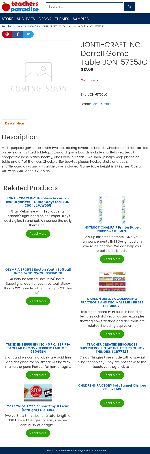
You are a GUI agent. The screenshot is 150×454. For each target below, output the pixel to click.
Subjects (26, 18)
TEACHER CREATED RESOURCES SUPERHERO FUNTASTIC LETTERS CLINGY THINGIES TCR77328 (112, 348)
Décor (45, 18)
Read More (38, 233)
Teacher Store (11, 26)
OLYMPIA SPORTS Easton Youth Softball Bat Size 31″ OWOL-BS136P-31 (38, 271)
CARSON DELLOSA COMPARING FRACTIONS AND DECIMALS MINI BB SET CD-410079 (112, 302)
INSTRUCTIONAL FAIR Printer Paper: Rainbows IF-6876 (112, 229)
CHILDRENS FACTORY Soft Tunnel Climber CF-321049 (112, 387)
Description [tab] (14, 123)
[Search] (129, 6)
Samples (81, 18)
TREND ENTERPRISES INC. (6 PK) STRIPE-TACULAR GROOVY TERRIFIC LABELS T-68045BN (38, 348)
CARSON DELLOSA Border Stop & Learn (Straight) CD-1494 (38, 408)
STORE (7, 18)
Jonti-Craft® (30, 26)
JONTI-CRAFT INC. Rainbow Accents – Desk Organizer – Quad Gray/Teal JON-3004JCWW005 (38, 202)
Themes (62, 18)
